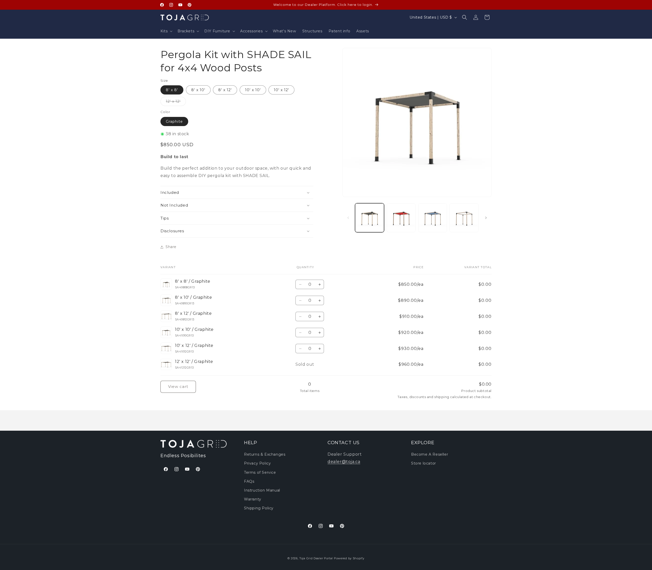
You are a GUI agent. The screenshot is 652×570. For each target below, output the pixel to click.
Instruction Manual (262, 490)
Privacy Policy (257, 463)
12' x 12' (176, 102)
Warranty (252, 499)
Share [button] (171, 247)
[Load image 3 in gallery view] (432, 217)
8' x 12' (225, 90)
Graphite (174, 121)
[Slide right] (486, 217)
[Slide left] (348, 217)
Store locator (423, 463)
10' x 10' (253, 90)
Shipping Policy (259, 508)
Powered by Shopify (349, 558)
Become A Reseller (429, 454)
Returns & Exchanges (264, 454)
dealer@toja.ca (344, 461)
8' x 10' (198, 90)
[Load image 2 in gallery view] (401, 217)
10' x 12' (281, 90)
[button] (165, 31)
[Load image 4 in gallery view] (464, 217)
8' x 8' (172, 90)
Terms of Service (260, 472)
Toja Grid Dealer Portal (316, 558)
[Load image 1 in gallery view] (369, 217)
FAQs (249, 481)
